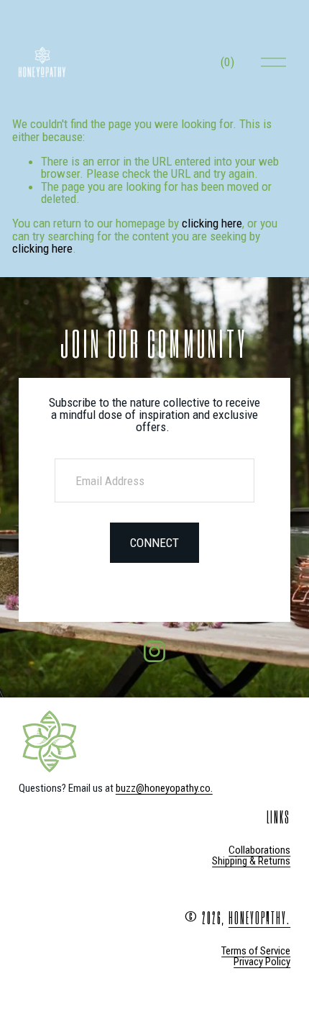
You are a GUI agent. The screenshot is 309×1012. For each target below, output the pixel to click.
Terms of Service (255, 951)
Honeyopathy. (259, 917)
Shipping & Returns (251, 861)
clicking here (212, 223)
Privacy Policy (262, 962)
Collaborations (259, 850)
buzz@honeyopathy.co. (164, 788)
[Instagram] (154, 651)
